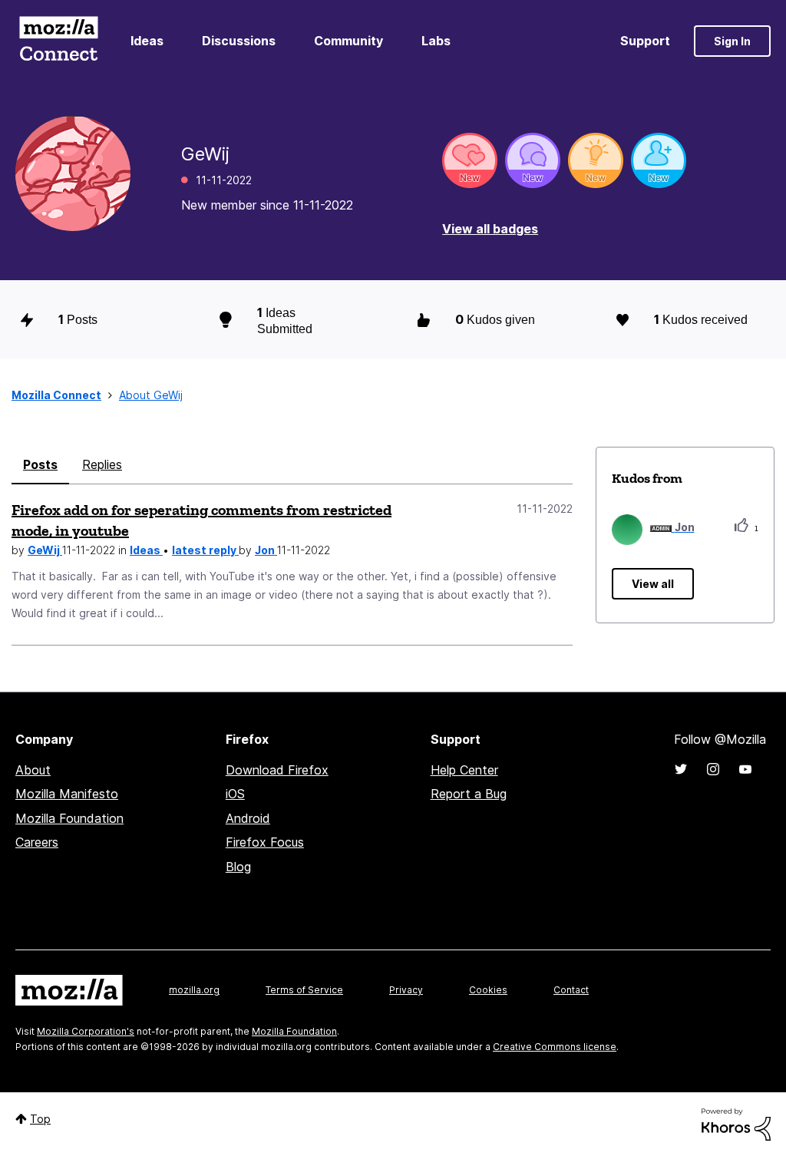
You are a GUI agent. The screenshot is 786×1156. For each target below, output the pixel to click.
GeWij (45, 550)
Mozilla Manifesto (66, 793)
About (33, 770)
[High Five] (469, 160)
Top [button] (40, 1118)
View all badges (490, 228)
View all (653, 583)
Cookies (488, 990)
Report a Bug (469, 793)
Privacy (406, 990)
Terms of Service (304, 990)
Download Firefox (277, 770)
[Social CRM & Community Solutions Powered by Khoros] (736, 1123)
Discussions (239, 40)
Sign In (732, 41)
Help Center (464, 770)
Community (348, 40)
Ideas (146, 40)
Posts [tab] (40, 464)
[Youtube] (745, 769)
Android (248, 818)
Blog (238, 866)
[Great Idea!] (595, 160)
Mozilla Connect (58, 41)
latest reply (205, 550)
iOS (235, 793)
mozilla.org (194, 990)
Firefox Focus (265, 842)
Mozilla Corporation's (85, 1031)
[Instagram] (713, 769)
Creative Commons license (554, 1046)
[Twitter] (681, 769)
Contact (571, 990)
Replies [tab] (102, 464)
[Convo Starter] (532, 160)
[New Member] (658, 160)
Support (645, 40)
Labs (436, 40)
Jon (266, 550)
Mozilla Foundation (69, 818)
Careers (36, 842)
